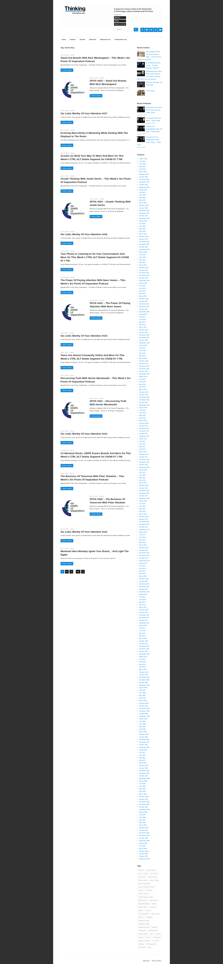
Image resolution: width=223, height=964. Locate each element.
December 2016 (144, 459)
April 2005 (142, 822)
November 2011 (144, 617)
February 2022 (143, 299)
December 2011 (144, 615)
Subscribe (92, 39)
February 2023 (143, 267)
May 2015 (142, 509)
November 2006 (144, 773)
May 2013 (142, 571)
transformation (141, 947)
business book (142, 877)
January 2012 (143, 612)
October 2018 (143, 402)
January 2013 (143, 581)
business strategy (154, 880)
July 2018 (142, 410)
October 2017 (143, 433)
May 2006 (142, 789)
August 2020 (143, 345)
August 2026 (143, 159)
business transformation (144, 883)
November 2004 (144, 835)
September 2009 (144, 685)
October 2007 (143, 745)
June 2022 (142, 288)
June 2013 (142, 568)
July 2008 (142, 721)
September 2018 (144, 405)
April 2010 (142, 667)
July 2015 (142, 503)
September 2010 (144, 654)
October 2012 (143, 589)
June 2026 (142, 164)
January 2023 (143, 270)
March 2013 (143, 576)
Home (64, 39)
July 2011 (142, 628)
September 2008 (144, 716)
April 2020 (142, 356)
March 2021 (143, 327)
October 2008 (143, 713)
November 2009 (144, 680)
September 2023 (144, 249)
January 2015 (143, 519)
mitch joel (158, 934)
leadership (140, 917)
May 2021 (142, 322)
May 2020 (142, 353)
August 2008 (143, 719)
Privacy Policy (156, 961)
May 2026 (142, 166)
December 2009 (144, 677)
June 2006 (142, 786)
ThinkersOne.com (120, 39)
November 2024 (144, 213)
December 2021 (144, 304)
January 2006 (143, 799)
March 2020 (143, 358)
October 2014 (143, 527)
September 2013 (144, 560)
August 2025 (143, 190)
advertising (141, 870)
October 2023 (143, 247)
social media (155, 940)
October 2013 (143, 558)
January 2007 (143, 768)
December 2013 (144, 553)
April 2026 (142, 169)
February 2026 (143, 174)
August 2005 (143, 812)
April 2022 (142, 293)
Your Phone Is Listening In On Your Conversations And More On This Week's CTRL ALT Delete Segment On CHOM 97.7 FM (95, 257)
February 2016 (143, 485)
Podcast (72, 39)
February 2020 (143, 361)
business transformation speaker (146, 887)
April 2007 (142, 760)
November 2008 (144, 711)
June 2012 (142, 599)
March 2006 (143, 794)
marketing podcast (152, 930)
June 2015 (142, 506)
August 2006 (143, 781)
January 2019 (143, 395)
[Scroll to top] (220, 961)
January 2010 (143, 675)
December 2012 (144, 584)
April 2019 (142, 387)
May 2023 (142, 260)
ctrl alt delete (148, 890)
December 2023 (144, 241)
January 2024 (143, 239)
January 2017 (143, 457)
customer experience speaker (145, 897)
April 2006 (142, 791)
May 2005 (142, 820)
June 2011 (142, 630)
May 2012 (142, 602)
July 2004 (142, 846)
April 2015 (142, 511)
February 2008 (143, 734)
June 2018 (142, 413)
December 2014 (144, 522)
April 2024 (142, 231)
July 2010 (142, 659)
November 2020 (144, 337)
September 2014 (144, 529)
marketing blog (142, 930)
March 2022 (143, 296)
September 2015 (144, 498)
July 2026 (142, 161)
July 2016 (142, 472)
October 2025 (143, 184)
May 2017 (142, 446)
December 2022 (144, 273)
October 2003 (143, 856)
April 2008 (142, 729)
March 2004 (143, 848)
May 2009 (142, 695)
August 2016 (143, 470)
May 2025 (142, 197)
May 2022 (142, 291)
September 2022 (144, 280)
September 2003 (144, 859)
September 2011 (144, 623)
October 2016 (143, 465)
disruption (153, 903)
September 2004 (144, 841)
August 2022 (143, 283)
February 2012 (143, 610)
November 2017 (144, 431)
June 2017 (142, 444)
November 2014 (144, 524)
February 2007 (143, 765)
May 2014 (142, 540)
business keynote (152, 877)
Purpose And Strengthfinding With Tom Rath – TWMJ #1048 (154, 129)
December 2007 (144, 739)
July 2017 (142, 441)
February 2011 (143, 641)
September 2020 (144, 343)
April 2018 (142, 418)
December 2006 (144, 770)
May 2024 (142, 229)
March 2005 (143, 825)
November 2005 (144, 804)
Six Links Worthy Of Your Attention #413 (84, 531)
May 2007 (142, 758)
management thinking (143, 927)
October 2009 (143, 682)
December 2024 (144, 210)
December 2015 (144, 490)
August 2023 (143, 252)
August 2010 (143, 656)
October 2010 (143, 651)
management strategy (143, 924)
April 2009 (142, 698)
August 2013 (143, 563)
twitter (149, 947)
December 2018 (144, 397)
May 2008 (142, 726)
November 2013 (144, 555)
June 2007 (142, 755)
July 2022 (142, 286)
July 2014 (142, 535)
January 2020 (143, 363)
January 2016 (143, 488)
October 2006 (143, 776)
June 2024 (142, 226)
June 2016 (142, 475)
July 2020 (142, 348)
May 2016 (142, 478)
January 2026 (143, 177)
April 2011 (142, 636)
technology (141, 944)
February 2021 (143, 330)
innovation (148, 910)
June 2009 (142, 693)
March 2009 (143, 700)
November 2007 (144, 742)
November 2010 (144, 649)
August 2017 (143, 439)
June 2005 (142, 817)
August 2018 (143, 407)
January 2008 (143, 737)
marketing (154, 927)
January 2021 (143, 332)
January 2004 (143, 853)
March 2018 (143, 420)
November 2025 (144, 182)
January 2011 (143, 643)
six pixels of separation (144, 940)
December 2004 (144, 833)
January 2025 (143, 208)
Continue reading (66, 70)
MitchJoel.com (105, 39)
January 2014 (143, 550)
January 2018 (143, 426)
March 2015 (143, 514)
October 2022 (143, 278)
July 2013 (142, 566)
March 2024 (143, 234)
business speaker (142, 880)
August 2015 (143, 501)
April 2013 (142, 573)
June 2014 (142, 537)
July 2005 (142, 815)
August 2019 (143, 376)
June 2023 (142, 257)
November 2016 (144, 462)
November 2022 (144, 275)
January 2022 (143, 301)
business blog (154, 873)
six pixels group (156, 937)
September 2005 (144, 809)
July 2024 (142, 223)
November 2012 (144, 586)
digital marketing (154, 900)
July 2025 (142, 192)
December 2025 (144, 179)
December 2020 (144, 335)
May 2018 (142, 415)
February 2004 (143, 851)
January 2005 (143, 830)
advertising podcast (151, 870)
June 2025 (142, 195)
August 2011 (143, 625)
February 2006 (143, 796)
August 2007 (143, 750)
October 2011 (143, 620)
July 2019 (142, 379)
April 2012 (142, 605)
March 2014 (143, 545)
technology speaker (151, 944)
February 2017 (143, 454)
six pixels (147, 937)
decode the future (142, 900)
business (146, 873)
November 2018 (144, 400)
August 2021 (143, 314)
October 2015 (143, 496)
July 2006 (142, 783)
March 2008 (143, 732)
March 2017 (143, 452)
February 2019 (143, 392)
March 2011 (143, 638)
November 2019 (144, 369)
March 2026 (143, 171)
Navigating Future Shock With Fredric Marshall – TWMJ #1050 (154, 110)
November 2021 (144, 306)
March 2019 (143, 389)
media (151, 934)
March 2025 (143, 203)
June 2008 (142, 724)
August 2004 (143, 843)
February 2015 (143, 516)
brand (139, 873)
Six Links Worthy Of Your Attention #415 (84, 335)
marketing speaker (143, 934)
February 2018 (143, 423)
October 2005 (143, 807)
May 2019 (142, 384)
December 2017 (144, 428)
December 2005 (144, 802)
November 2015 (144, 493)
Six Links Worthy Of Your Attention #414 (84, 433)
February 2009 (143, 703)
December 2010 (144, 646)
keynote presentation (143, 913)
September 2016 (144, 467)
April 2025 (142, 200)
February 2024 (143, 236)
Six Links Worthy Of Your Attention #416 (84, 234)
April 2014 (142, 542)
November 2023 (144, 244)
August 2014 (143, 532)
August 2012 (143, 594)
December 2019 (144, 366)
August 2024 (143, 221)
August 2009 (143, 687)
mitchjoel (140, 937)
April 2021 (142, 324)
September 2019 (144, 374)
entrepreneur (153, 907)
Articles (82, 39)
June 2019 (142, 382)
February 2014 (143, 548)
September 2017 (144, 436)
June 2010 (142, 662)
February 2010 (143, 672)
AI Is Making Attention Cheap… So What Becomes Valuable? (153, 65)
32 (78, 571)
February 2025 (143, 205)
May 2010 (142, 664)
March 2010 (143, 669)
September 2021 (144, 312)
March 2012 (143, 607)
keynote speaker (155, 913)
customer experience (143, 893)
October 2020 (143, 340)
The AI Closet (150, 91)
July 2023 (142, 254)
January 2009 (143, 706)
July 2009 (142, 690)
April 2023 (142, 262)
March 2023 (143, 265)
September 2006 (144, 778)
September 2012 (144, 592)
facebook (140, 910)
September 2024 (144, 218)
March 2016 (143, 483)
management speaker (143, 920)
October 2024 (143, 216)
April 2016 (142, 480)
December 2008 (144, 708)
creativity (140, 890)
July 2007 (142, 752)
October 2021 (143, 309)
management (149, 917)
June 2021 (142, 319)
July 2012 (142, 597)
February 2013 (143, 579)
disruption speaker (142, 907)
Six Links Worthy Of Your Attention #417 (84, 113)
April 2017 (142, 449)
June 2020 (142, 350)
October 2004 (143, 838)
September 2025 (144, 187)
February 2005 (143, 828)
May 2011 (142, 633)
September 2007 (144, 747)
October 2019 (143, 371)
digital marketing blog (143, 903)
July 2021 (142, 317)
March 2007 (143, 763)
